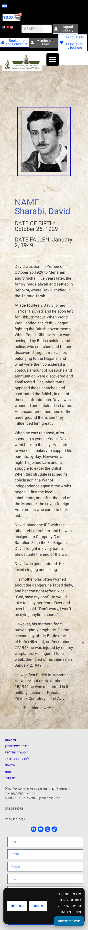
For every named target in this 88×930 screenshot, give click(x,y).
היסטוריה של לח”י (17, 752)
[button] (52, 59)
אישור (38, 906)
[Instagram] (47, 829)
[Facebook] (33, 829)
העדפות (17, 906)
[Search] (47, 29)
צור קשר (10, 778)
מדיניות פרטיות (69, 921)
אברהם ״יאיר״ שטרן (17, 746)
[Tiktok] (54, 829)
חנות (8, 771)
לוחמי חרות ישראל (17, 758)
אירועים (10, 765)
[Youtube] (40, 829)
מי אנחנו (10, 739)
